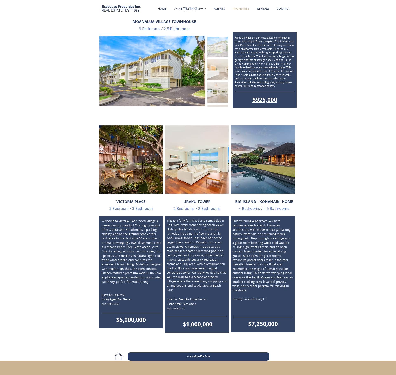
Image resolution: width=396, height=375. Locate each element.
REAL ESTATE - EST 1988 (120, 10)
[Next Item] (198, 71)
